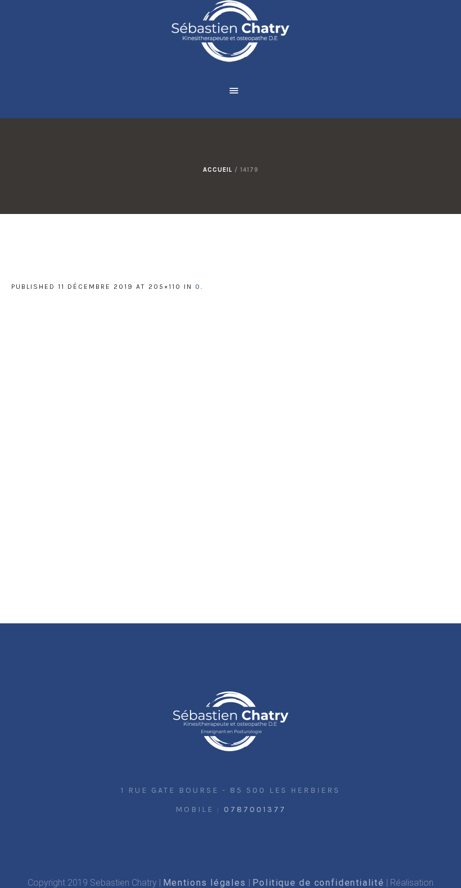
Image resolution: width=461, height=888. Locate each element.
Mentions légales (204, 882)
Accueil (217, 169)
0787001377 (255, 809)
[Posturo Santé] (230, 722)
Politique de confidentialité (318, 882)
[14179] (230, 438)
